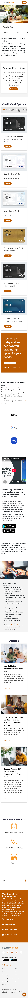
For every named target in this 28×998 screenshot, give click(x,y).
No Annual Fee (19, 110)
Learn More (7, 146)
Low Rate (27, 110)
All (6, 109)
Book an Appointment (10, 362)
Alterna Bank (12, 992)
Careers (4, 984)
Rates (16, 968)
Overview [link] (6, 32)
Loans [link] (17, 32)
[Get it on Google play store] (14, 959)
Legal (14, 989)
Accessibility (4, 992)
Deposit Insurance (5, 991)
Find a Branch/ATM (10, 924)
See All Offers (13, 88)
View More (13, 808)
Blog (16, 981)
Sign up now (16, 915)
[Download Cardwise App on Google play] (9, 526)
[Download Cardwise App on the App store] (8, 530)
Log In (24, 2)
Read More (7, 688)
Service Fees (18, 971)
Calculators (18, 975)
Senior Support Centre (7, 978)
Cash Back (12, 110)
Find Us (14, 859)
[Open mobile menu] (2, 2)
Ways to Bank (18, 978)
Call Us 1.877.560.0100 (14, 844)
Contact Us (4, 968)
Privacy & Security (16, 991)
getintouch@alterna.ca (11, 929)
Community (5, 981)
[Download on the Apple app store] (5, 959)
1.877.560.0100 (15, 367)
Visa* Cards (15, 625)
